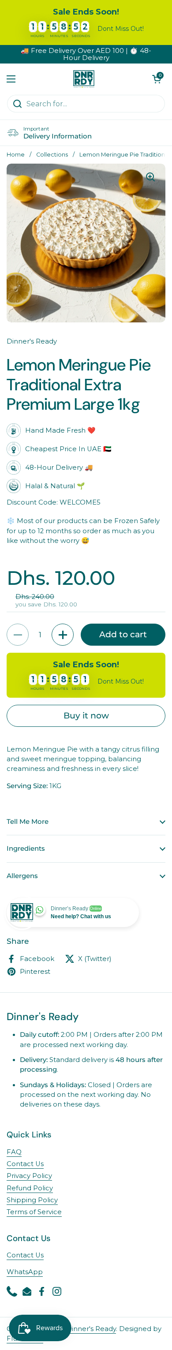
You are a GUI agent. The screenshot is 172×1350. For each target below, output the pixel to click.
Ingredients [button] (26, 849)
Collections (52, 154)
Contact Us (25, 1164)
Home (16, 154)
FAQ (14, 1152)
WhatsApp (25, 1272)
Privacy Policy (29, 1176)
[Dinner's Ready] (84, 79)
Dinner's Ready (91, 1329)
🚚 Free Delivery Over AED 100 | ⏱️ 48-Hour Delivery (86, 54)
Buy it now (86, 715)
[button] (156, 79)
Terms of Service (34, 1212)
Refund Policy (30, 1188)
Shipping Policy (32, 1200)
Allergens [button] (22, 876)
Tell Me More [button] (28, 822)
